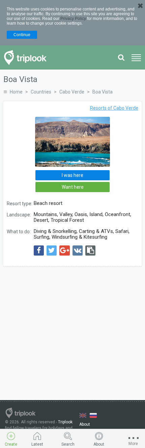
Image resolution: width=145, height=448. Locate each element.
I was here (72, 175)
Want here (73, 187)
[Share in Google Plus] (64, 250)
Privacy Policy (73, 18)
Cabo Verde (71, 92)
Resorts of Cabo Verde (114, 108)
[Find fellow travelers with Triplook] (27, 57)
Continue (21, 34)
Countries (41, 92)
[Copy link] (90, 250)
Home (16, 92)
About (84, 424)
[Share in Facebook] (39, 250)
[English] (82, 415)
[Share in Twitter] (52, 250)
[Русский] (93, 415)
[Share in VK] (77, 250)
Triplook (65, 422)
